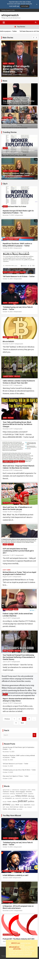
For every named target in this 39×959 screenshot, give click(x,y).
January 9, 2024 (7, 877)
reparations (27, 804)
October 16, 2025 (8, 279)
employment (30, 793)
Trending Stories (10, 132)
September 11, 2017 (8, 555)
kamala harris (18, 798)
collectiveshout (6, 793)
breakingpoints (23, 789)
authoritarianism (15, 789)
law (29, 798)
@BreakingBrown (14, 947)
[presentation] (33, 37)
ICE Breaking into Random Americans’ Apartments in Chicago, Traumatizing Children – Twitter (17, 122)
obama (14, 801)
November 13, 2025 (8, 154)
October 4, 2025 (7, 126)
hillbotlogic (31, 796)
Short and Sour (15, 502)
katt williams (25, 798)
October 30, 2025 (8, 177)
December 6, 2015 (8, 910)
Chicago (12, 791)
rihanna (7, 807)
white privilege (12, 809)
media (33, 798)
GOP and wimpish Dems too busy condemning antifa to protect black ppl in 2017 (18, 551)
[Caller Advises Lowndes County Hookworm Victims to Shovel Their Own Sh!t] (19, 367)
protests (13, 804)
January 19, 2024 (8, 74)
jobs (14, 798)
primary (6, 804)
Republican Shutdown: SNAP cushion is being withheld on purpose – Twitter (17, 174)
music (9, 801)
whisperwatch (10, 15)
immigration (8, 798)
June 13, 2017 (7, 661)
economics (19, 793)
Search (34, 735)
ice (3, 798)
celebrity (33, 789)
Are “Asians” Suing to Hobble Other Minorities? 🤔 (17, 70)
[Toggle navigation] (3, 22)
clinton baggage (20, 791)
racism (21, 804)
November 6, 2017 (8, 470)
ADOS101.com (15, 943)
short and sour (14, 807)
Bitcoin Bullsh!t (8, 341)
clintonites (29, 791)
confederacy (12, 793)
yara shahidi (19, 809)
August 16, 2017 (7, 576)
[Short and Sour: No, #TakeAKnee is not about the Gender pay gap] (19, 494)
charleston (6, 791)
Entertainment (13, 302)
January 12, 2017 (8, 703)
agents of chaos (6, 789)
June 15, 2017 (7, 618)
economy (25, 793)
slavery (21, 807)
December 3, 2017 (8, 429)
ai (10, 789)
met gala (5, 801)
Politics (5, 66)
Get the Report (24, 6)
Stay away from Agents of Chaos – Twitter (18, 101)
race (17, 804)
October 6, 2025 (7, 103)
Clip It (5, 98)
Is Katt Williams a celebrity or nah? (15, 875)
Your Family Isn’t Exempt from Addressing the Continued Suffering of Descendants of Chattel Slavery (19, 657)
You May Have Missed (12, 815)
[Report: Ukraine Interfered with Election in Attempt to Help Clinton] (19, 685)
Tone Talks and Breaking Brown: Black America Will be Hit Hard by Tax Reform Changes (17, 424)
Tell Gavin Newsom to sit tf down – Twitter (19, 276)
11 (16, 723)
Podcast (10, 650)
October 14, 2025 (8, 311)
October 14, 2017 (8, 511)
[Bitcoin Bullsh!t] (19, 328)
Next (22, 723)
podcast (22, 801)
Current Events (13, 171)
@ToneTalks (17, 949)
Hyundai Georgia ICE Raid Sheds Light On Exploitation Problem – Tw (18, 151)
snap (25, 807)
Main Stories (8, 38)
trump (5, 809)
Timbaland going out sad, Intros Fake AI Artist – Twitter (19, 770)
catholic (29, 789)
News (5, 81)
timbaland (29, 807)
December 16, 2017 (8, 344)
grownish (13, 796)
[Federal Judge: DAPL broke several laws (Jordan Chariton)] (19, 600)
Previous (7, 719)
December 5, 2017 (8, 385)
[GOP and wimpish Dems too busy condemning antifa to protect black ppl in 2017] (19, 535)
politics (31, 801)
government (6, 796)
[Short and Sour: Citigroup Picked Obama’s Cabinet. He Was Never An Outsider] (19, 452)
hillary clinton (21, 796)
